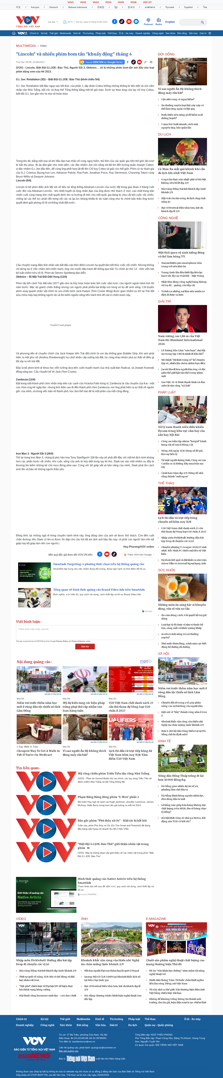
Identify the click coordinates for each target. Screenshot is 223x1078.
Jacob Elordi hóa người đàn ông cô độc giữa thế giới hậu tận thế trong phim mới (183, 373)
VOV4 (108, 2)
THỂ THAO (166, 483)
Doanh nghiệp (142, 33)
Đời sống (182, 33)
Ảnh (84, 919)
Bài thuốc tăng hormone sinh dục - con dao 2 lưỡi (47, 995)
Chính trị (34, 33)
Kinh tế (76, 33)
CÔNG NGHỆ (168, 218)
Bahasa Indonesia (77, 7)
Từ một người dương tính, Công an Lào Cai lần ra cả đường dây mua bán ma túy (183, 463)
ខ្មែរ (116, 7)
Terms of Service (79, 641)
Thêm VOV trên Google (139, 554)
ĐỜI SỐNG (166, 54)
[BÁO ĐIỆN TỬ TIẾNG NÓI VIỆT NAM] (28, 22)
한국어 (131, 7)
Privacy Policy (62, 641)
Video (43, 45)
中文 (18, 7)
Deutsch (53, 7)
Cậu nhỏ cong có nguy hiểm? (177, 99)
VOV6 (133, 2)
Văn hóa (193, 33)
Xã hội (44, 33)
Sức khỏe (170, 33)
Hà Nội (52, 22)
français (35, 7)
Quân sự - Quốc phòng (159, 1025)
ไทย (205, 7)
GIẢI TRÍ (164, 301)
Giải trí (203, 33)
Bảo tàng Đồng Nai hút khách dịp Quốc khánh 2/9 (47, 970)
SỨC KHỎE (166, 570)
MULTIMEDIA (26, 46)
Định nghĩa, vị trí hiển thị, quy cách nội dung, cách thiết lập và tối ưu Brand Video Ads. (97, 594)
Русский (170, 7)
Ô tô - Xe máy (126, 33)
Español (188, 7)
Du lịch (164, 134)
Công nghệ (158, 33)
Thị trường (88, 33)
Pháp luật (100, 33)
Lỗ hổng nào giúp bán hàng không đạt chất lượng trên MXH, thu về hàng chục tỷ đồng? (184, 808)
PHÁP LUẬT (167, 392)
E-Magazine (156, 919)
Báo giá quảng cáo (68, 1051)
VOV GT (147, 2)
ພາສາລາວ (150, 7)
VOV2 (83, 2)
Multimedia (65, 33)
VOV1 (71, 2)
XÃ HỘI (163, 653)
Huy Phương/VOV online (138, 546)
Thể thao (112, 33)
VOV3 (96, 2)
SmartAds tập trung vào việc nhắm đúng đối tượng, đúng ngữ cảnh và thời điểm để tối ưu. (99, 568)
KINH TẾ (164, 741)
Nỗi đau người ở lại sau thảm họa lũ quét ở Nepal (111, 970)
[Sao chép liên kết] (145, 62)
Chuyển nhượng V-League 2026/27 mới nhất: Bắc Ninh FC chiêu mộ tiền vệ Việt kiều (183, 550)
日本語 (100, 7)
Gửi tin (85, 646)
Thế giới (53, 33)
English (170, 22)
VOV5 (121, 2)
